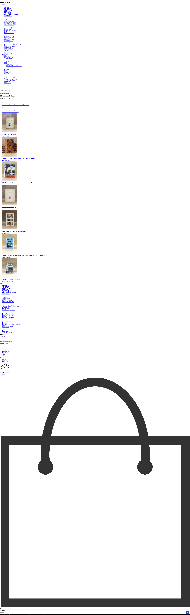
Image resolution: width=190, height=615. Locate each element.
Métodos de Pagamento (6, 349)
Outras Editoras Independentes (9, 74)
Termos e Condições (5, 350)
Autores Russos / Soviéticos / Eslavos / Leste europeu (12, 27)
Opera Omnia (6, 73)
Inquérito (5, 63)
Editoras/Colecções (5, 54)
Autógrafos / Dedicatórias (8, 20)
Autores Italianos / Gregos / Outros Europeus (11, 26)
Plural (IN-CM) (8, 76)
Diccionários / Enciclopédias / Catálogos (10, 30)
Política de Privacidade (6, 351)
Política (3, 329)
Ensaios (5, 32)
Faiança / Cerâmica (7, 35)
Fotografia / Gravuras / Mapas (9, 37)
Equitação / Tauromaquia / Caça (9, 33)
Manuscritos (6, 45)
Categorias (4, 6)
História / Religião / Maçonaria (9, 39)
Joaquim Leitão (4, 257)
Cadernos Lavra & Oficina (10, 85)
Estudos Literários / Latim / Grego (7, 315)
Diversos (5, 31)
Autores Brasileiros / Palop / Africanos (10, 22)
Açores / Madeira (7, 15)
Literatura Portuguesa (5, 322)
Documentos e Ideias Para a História (12, 65)
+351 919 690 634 (3, 336)
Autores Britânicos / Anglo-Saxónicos (10, 23)
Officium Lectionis (7, 72)
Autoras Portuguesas (5, 299)
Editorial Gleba (6, 56)
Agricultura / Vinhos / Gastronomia (9, 17)
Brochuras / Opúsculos (7, 29)
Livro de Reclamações (5, 352)
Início (1, 93)
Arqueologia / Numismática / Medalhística (11, 18)
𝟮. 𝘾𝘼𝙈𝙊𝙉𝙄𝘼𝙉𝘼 (7, 8)
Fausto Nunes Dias (5, 184)
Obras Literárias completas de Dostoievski (12, 61)
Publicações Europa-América (8, 78)
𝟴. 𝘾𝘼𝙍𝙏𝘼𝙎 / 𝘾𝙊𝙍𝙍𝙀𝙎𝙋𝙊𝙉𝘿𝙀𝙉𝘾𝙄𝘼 (11, 14)
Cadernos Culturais (9, 64)
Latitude (7, 60)
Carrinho (3, 360)
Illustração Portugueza (5, 160)
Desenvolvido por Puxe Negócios (5, 375)
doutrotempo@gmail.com (4, 343)
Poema (5, 75)
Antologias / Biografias (6, 295)
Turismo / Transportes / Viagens (9, 53)
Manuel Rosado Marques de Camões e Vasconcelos (10, 112)
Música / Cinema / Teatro (8, 49)
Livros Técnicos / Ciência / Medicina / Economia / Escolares (13, 44)
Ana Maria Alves (5, 233)
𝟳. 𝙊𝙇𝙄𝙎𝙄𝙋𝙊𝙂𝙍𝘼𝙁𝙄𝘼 (8, 13)
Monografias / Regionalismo (8, 48)
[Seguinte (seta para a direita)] (1, 613)
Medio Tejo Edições (7, 69)
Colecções (4, 309)
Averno (5, 55)
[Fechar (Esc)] (0, 612)
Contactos (3, 86)
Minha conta (4, 359)
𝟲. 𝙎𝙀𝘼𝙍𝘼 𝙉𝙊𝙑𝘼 (7, 12)
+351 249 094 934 (3, 339)
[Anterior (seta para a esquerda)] (0, 613)
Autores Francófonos (5, 304)
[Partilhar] (1, 612)
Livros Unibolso (6, 68)
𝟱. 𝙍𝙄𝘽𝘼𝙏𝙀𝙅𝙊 (7, 11)
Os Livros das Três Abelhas (10, 80)
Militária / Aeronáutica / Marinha (9, 46)
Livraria (3, 5)
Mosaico (5, 70)
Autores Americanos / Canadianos (9, 21)
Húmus (5, 62)
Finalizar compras (5, 361)
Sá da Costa (6, 82)
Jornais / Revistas (7, 40)
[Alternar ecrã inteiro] (2, 612)
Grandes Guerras (7, 38)
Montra (3, 4)
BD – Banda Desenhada (8, 28)
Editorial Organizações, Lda (8, 57)
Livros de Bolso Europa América (11, 79)
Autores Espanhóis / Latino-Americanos (10, 24)
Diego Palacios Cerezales (6, 281)
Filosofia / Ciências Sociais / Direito (10, 36)
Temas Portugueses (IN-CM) (10, 77)
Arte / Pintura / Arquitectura (8, 19)
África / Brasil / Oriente (8, 16)
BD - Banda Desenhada (6, 307)
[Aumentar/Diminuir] (3, 612)
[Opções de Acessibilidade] (187, 612)
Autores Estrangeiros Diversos (9, 25)
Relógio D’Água (7, 81)
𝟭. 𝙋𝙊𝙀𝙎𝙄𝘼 (6, 7)
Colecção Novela (9, 58)
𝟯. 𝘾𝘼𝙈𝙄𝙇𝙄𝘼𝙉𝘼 (7, 9)
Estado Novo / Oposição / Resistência (8, 314)
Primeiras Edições (7, 52)
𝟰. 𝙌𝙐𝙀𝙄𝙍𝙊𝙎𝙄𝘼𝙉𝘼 (8, 10)
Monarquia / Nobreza (7, 47)
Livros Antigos (6, 43)
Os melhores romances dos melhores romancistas (14, 66)
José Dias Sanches (5, 136)
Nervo (5, 71)
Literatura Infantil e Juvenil (8, 41)
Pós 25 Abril (6, 51)
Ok (43, 614)
